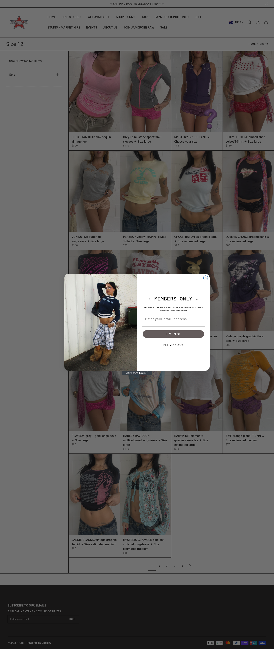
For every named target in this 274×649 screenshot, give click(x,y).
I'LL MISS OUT (173, 345)
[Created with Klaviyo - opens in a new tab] (137, 373)
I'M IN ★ (173, 333)
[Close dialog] (205, 278)
